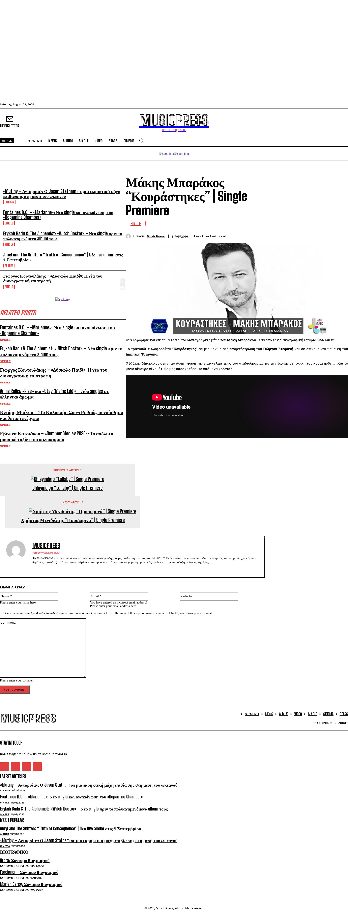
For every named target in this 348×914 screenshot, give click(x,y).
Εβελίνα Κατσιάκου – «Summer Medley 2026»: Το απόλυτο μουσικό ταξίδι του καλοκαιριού (56, 436)
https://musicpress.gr (45, 552)
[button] (141, 140)
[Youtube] (55, 568)
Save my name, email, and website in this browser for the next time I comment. (55, 613)
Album (9, 265)
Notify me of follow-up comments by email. (138, 613)
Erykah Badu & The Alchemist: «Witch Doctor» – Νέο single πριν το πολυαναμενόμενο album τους (62, 236)
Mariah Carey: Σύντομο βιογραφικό (31, 884)
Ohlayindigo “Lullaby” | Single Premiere (67, 488)
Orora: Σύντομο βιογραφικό (25, 860)
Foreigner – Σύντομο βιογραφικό (29, 872)
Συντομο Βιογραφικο (14, 865)
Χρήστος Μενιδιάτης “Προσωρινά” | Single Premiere (73, 520)
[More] (341, 236)
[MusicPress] (129, 236)
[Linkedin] (326, 236)
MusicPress (156, 236)
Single (9, 223)
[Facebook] (297, 236)
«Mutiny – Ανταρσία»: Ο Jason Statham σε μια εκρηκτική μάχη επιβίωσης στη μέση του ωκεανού (61, 194)
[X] (312, 236)
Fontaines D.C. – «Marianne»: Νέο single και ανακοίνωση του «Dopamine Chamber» (58, 215)
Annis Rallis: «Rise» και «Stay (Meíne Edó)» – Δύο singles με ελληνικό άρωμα (54, 394)
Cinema (9, 202)
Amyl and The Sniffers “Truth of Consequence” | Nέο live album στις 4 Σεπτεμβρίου (63, 257)
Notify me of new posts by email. (192, 613)
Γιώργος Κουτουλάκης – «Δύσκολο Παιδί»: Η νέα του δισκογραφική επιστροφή (52, 278)
